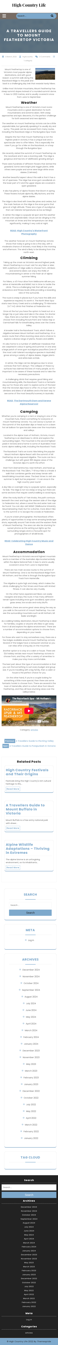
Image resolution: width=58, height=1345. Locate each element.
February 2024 (31, 1037)
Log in (31, 940)
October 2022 (31, 1097)
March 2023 (31, 1070)
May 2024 (31, 1016)
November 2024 (31, 976)
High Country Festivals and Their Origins (27, 772)
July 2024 (31, 1003)
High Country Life (29, 5)
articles (34, 729)
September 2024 (31, 990)
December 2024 (31, 969)
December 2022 (31, 1091)
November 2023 (31, 1057)
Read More (13, 789)
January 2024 (31, 1043)
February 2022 (31, 1131)
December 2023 (31, 1050)
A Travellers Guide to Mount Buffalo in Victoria (25, 809)
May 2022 (31, 1111)
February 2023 (31, 1077)
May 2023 (31, 1064)
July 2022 (31, 1104)
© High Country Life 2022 (20, 1341)
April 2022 (31, 1118)
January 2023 (31, 1084)
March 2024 (31, 1030)
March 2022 (31, 1124)
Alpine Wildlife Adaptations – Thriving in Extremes (28, 848)
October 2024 (31, 983)
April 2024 (31, 1023)
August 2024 (31, 996)
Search (52, 16)
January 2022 (31, 1138)
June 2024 (31, 1010)
